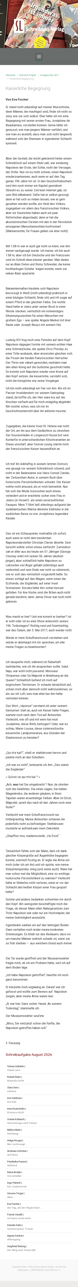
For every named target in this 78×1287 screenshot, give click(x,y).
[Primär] (39, 56)
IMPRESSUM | (38, 1270)
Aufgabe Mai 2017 (49, 75)
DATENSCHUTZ (52, 1270)
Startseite (10, 75)
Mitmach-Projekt (27, 75)
